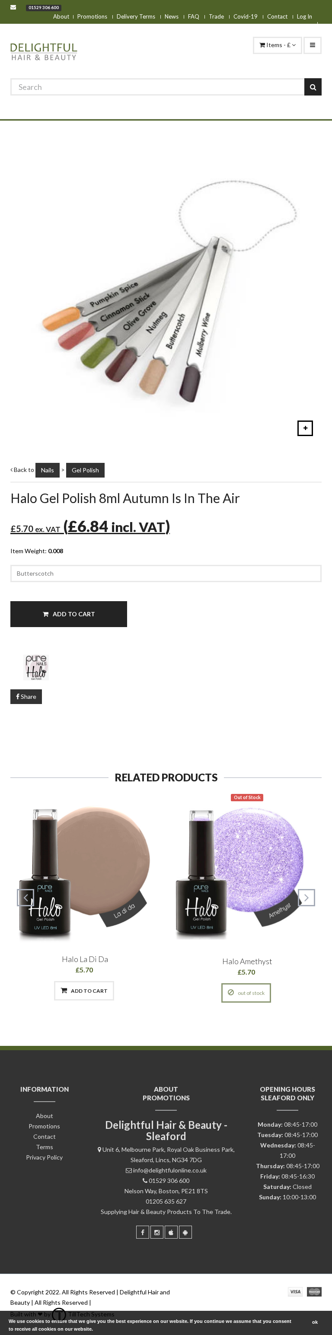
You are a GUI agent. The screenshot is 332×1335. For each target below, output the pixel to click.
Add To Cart (73, 614)
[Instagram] (156, 1232)
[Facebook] (142, 1232)
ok (315, 1322)
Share (27, 696)
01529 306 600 (44, 7)
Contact (277, 16)
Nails (47, 470)
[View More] (129, 990)
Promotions (92, 16)
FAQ (193, 16)
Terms (44, 1146)
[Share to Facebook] (40, 990)
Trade (216, 16)
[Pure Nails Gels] (166, 667)
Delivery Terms (136, 16)
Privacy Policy (44, 1157)
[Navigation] (312, 45)
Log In (304, 16)
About (61, 16)
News (172, 16)
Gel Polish (85, 470)
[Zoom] (305, 428)
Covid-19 (245, 16)
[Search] (313, 87)
